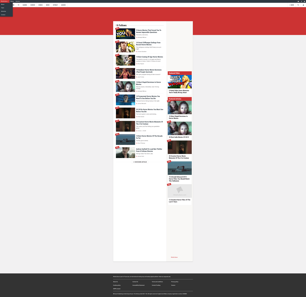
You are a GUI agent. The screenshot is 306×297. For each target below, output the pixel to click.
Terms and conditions (157, 281)
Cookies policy (116, 285)
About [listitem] (2, 4)
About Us (115, 281)
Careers (173, 285)
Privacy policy (174, 281)
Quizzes (18, 1)
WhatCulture (174, 257)
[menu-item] (13, 5)
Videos (12, 1)
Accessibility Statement (139, 285)
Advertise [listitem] (3, 11)
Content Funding (156, 285)
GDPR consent (116, 288)
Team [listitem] (2, 8)
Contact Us (135, 281)
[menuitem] (4, 1)
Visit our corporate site (164, 276)
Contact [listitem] (3, 14)
